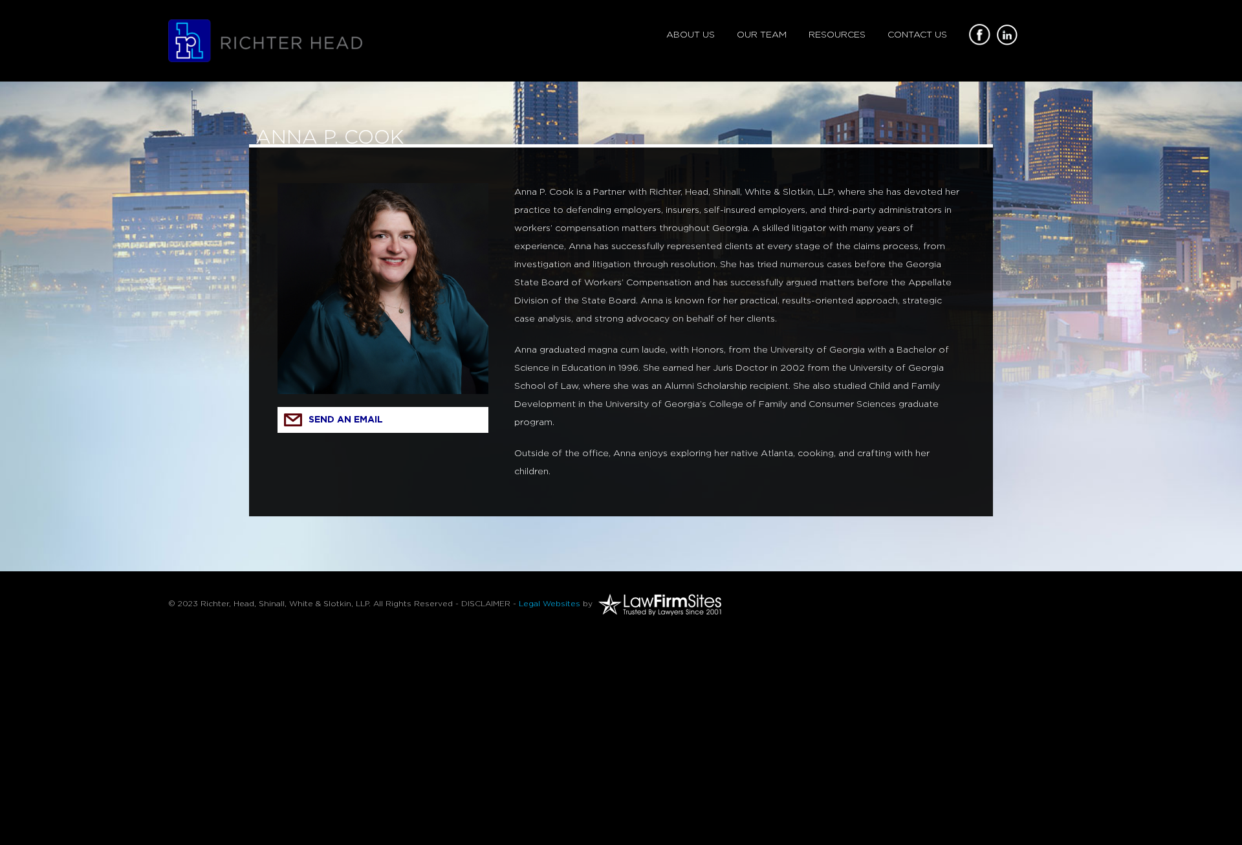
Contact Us (917, 34)
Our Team (762, 34)
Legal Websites (549, 604)
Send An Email (346, 419)
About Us (690, 34)
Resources (837, 34)
